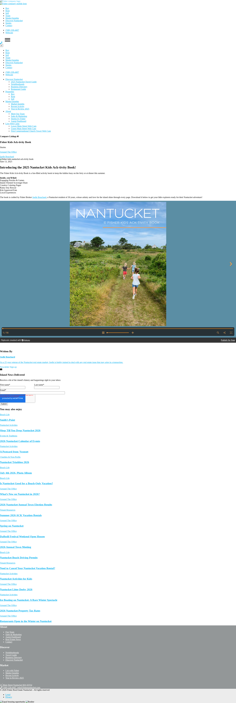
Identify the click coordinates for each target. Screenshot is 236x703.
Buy (7, 8)
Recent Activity (17, 106)
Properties (9, 91)
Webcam (9, 32)
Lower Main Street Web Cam (23, 126)
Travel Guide (11, 655)
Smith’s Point (7, 419)
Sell (7, 13)
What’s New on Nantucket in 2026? (20, 494)
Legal (7, 694)
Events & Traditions (8, 436)
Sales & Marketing (19, 116)
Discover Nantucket (14, 20)
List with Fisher (12, 670)
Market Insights (12, 18)
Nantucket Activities (8, 425)
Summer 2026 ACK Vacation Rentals (21, 515)
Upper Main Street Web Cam (23, 128)
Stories (8, 23)
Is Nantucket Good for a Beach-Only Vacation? (26, 483)
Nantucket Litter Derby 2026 (16, 589)
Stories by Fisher (18, 119)
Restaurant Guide (18, 89)
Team (7, 16)
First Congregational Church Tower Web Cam (31, 131)
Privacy (8, 697)
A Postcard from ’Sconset (14, 451)
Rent (7, 11)
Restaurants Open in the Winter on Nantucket (25, 621)
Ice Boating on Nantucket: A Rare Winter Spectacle (28, 600)
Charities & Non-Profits (10, 457)
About (8, 111)
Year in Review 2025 (20, 109)
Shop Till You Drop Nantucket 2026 (20, 430)
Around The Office (8, 152)
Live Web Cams (12, 123)
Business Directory (19, 87)
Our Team (9, 632)
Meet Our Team (18, 114)
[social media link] (1, 682)
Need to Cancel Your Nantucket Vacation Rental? (27, 568)
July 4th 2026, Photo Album (16, 472)
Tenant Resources (7, 510)
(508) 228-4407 (12, 30)
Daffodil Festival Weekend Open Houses (22, 536)
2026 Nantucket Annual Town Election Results (26, 504)
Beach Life (5, 414)
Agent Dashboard (18, 121)
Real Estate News (13, 639)
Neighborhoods (17, 84)
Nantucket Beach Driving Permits (19, 557)
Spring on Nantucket (11, 525)
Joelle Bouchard (39, 197)
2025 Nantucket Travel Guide (24, 82)
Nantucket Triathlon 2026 (14, 462)
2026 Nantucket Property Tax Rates (20, 610)
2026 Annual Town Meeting (15, 547)
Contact (8, 25)
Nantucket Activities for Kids (16, 578)
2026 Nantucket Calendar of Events (20, 441)
